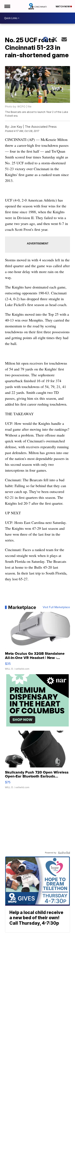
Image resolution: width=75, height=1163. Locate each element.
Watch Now (63, 6)
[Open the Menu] (7, 6)
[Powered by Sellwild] (64, 852)
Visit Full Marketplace (56, 607)
